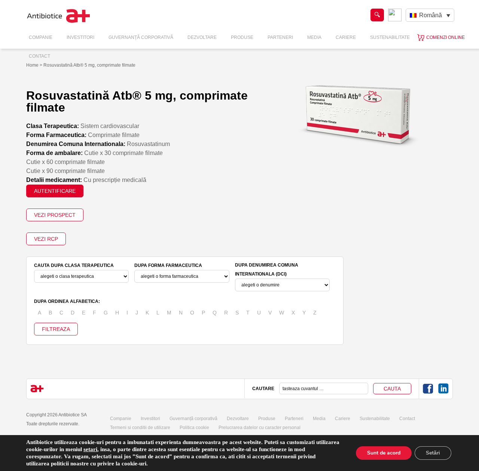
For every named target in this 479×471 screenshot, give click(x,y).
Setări (433, 452)
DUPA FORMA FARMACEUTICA (168, 265)
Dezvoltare (202, 37)
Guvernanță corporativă (193, 418)
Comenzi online (445, 37)
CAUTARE (263, 388)
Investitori (80, 37)
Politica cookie (194, 427)
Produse (242, 37)
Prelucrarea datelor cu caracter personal (259, 427)
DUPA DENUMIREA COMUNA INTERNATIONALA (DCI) (266, 269)
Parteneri (280, 37)
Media (314, 37)
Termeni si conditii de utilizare (140, 427)
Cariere (346, 37)
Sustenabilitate (390, 37)
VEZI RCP (46, 239)
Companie (40, 37)
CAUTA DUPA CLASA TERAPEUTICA (74, 265)
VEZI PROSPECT (55, 215)
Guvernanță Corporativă (141, 37)
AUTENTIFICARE (55, 191)
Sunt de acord (383, 452)
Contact (39, 56)
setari (90, 449)
